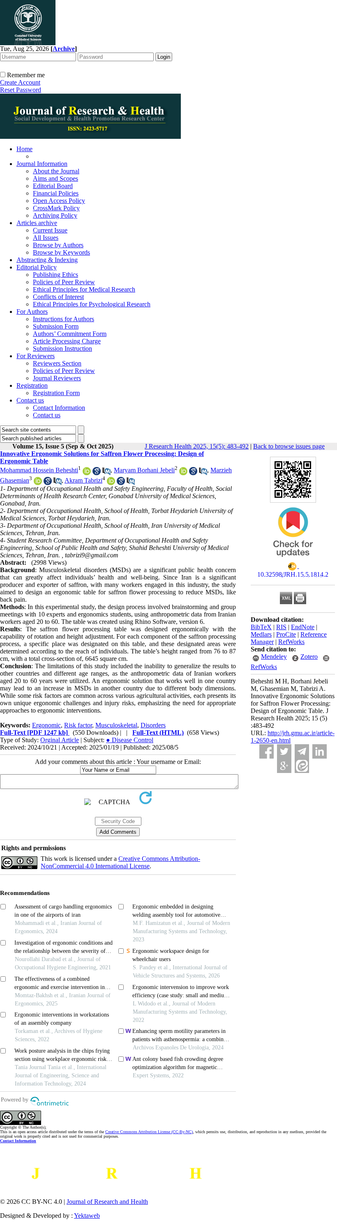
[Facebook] (266, 751)
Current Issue (50, 230)
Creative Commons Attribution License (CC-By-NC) (149, 1131)
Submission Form (55, 326)
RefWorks (291, 641)
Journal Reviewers (57, 378)
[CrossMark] (293, 559)
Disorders (153, 725)
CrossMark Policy (56, 208)
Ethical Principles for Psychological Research (91, 304)
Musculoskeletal (116, 725)
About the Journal (56, 171)
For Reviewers (35, 355)
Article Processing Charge (67, 341)
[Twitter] (284, 751)
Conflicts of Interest (58, 296)
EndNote (302, 626)
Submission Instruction (62, 348)
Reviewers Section (57, 363)
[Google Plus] (284, 766)
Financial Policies (55, 193)
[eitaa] (302, 766)
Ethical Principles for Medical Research (84, 289)
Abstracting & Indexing (47, 259)
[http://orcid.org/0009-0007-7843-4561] (38, 482)
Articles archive (36, 222)
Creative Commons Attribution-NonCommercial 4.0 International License (120, 862)
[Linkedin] (319, 751)
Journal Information (41, 163)
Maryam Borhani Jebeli (144, 470)
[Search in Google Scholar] (96, 472)
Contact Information (59, 407)
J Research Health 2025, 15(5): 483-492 (197, 446)
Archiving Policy (55, 215)
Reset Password (20, 89)
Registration (32, 385)
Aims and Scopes (55, 178)
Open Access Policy (59, 200)
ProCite (286, 634)
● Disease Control (129, 739)
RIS (281, 626)
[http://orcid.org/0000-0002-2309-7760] (87, 472)
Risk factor (78, 725)
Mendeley (274, 656)
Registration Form (56, 392)
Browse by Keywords (61, 252)
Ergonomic (46, 725)
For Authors (32, 311)
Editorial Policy (36, 267)
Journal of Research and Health (107, 1201)
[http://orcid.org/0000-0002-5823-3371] (183, 472)
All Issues (45, 237)
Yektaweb (87, 1215)
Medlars (261, 634)
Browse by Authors (58, 245)
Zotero (309, 656)
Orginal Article (59, 739)
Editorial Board (53, 185)
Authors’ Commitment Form (69, 333)
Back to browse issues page (289, 446)
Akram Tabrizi (83, 480)
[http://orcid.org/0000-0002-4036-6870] (111, 482)
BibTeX (261, 626)
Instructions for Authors (63, 318)
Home (24, 148)
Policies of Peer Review (64, 281)
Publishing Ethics (55, 274)
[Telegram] (302, 751)
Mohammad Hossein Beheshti (39, 470)
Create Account (20, 82)
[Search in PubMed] (106, 472)
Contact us (30, 400)
